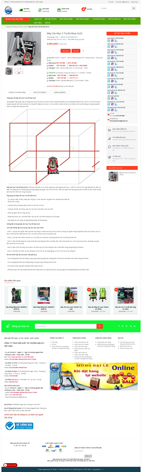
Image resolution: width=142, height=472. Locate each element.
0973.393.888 (120, 116)
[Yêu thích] (83, 51)
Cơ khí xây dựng (99, 19)
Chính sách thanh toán (81, 342)
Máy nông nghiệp (82, 19)
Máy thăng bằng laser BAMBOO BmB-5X (16, 308)
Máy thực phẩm (129, 19)
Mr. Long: (113, 116)
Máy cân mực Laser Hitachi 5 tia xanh (71, 308)
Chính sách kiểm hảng (81, 355)
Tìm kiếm (111, 2)
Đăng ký (126, 2)
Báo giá (76, 51)
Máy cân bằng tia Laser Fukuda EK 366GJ (98, 308)
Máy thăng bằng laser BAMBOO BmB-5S (43, 308)
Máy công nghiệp (66, 19)
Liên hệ (47, 23)
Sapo (102, 469)
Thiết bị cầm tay (114, 19)
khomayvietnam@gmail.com (119, 121)
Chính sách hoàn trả (80, 352)
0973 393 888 (53, 86)
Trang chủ (38, 19)
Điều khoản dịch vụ (126, 346)
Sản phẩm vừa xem (115, 168)
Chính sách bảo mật (126, 348)
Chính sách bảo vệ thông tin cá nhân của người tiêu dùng (60, 347)
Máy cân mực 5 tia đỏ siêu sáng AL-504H (125, 308)
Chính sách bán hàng (80, 346)
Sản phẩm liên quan (12, 280)
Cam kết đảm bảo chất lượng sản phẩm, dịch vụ (127, 343)
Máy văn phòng (50, 19)
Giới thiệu (119, 2)
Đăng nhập (134, 2)
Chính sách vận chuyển (81, 344)
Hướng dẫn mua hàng (104, 342)
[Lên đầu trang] (137, 465)
